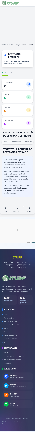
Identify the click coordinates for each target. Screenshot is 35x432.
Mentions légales (5, 423)
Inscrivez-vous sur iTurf (12, 360)
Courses (13, 73)
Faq (5, 342)
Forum (6, 328)
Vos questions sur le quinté (14, 356)
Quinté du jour (9, 318)
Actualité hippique (10, 335)
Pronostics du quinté (11, 325)
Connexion (7, 363)
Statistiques (8, 332)
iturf (5, 314)
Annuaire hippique (10, 339)
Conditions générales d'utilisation (21, 423)
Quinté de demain (10, 321)
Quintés (4, 73)
